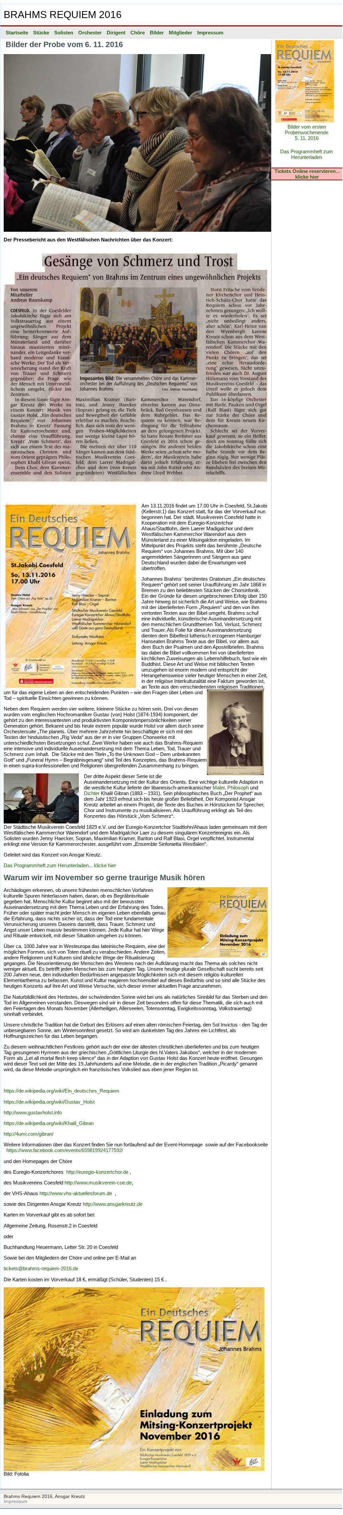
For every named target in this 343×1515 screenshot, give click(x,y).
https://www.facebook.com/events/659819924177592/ (64, 1150)
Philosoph (238, 787)
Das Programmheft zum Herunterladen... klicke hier (60, 865)
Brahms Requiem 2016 (63, 14)
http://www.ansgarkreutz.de (112, 1204)
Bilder (157, 32)
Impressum (210, 32)
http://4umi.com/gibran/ (28, 1134)
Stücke (41, 32)
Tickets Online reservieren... (307, 171)
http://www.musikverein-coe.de (98, 1182)
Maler (219, 787)
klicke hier (307, 177)
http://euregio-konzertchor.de (96, 1172)
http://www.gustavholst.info (33, 1112)
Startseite (17, 32)
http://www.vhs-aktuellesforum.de (75, 1193)
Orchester (90, 32)
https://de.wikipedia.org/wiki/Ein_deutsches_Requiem (61, 1091)
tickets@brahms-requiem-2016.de (41, 1268)
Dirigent (116, 32)
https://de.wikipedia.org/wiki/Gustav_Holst (49, 1102)
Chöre (137, 32)
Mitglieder (180, 32)
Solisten (63, 32)
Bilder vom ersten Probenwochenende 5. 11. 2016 (306, 132)
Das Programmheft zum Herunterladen (306, 154)
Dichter (92, 793)
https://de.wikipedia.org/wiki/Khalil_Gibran (49, 1123)
